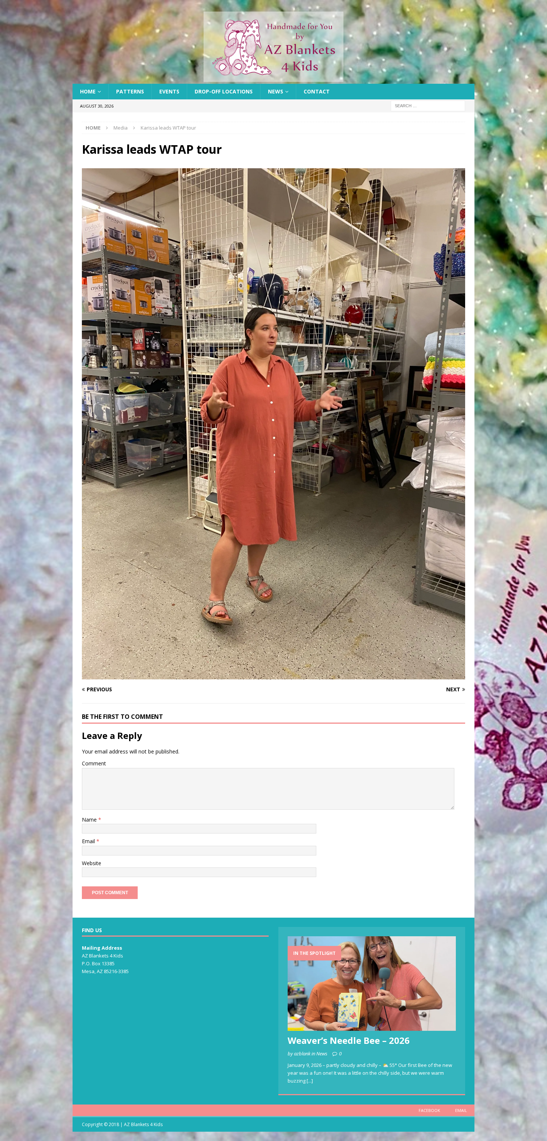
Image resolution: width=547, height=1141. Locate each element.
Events (169, 91)
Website (91, 863)
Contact (317, 91)
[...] (310, 1080)
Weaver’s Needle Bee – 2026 (349, 1040)
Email (89, 841)
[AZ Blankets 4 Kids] (273, 79)
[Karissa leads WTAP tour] (273, 675)
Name (90, 819)
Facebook (429, 1110)
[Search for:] (428, 105)
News (275, 91)
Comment (94, 763)
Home (88, 91)
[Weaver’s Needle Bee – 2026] (372, 983)
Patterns (130, 91)
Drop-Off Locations (224, 91)
